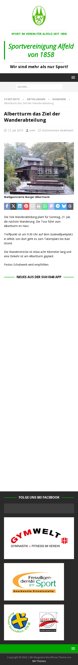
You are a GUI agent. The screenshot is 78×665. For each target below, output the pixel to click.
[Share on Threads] (70, 206)
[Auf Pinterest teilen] (26, 206)
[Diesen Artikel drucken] (39, 206)
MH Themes (39, 661)
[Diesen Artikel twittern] (13, 206)
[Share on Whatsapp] (45, 206)
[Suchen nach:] (39, 86)
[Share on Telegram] (57, 206)
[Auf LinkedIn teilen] (20, 206)
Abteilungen (36, 99)
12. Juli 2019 (15, 130)
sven (32, 130)
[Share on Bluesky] (64, 206)
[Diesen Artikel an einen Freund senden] (32, 206)
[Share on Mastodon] (51, 206)
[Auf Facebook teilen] (7, 206)
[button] (72, 77)
